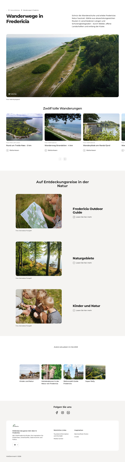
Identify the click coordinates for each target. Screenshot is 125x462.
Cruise (76, 437)
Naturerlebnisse (15, 10)
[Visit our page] (56, 412)
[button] (24, 147)
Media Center (58, 439)
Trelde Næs (13, 94)
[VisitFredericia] (15, 425)
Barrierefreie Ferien (81, 434)
